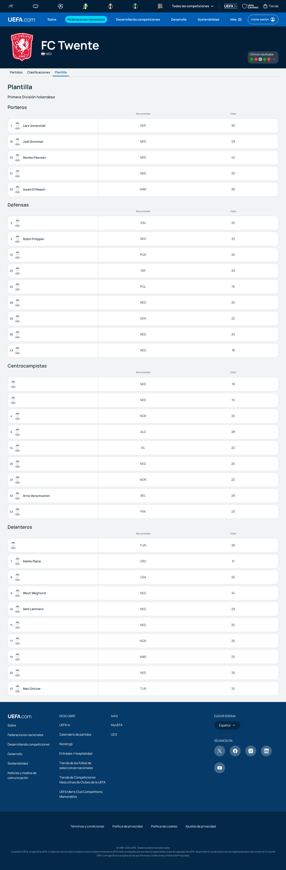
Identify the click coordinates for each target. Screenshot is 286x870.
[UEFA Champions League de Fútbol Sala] (11, 6)
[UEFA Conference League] (135, 6)
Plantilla (61, 72)
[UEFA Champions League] (60, 6)
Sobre (12, 725)
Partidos (16, 72)
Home (22, 19)
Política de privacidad (127, 826)
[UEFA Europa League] (110, 6)
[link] (52, 19)
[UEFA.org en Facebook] (235, 755)
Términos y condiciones (87, 826)
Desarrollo (15, 754)
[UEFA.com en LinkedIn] (266, 755)
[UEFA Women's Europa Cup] (85, 6)
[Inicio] (20, 716)
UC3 (114, 734)
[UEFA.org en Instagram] (250, 755)
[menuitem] (52, 19)
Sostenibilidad (18, 763)
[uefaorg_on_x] (219, 755)
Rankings (66, 744)
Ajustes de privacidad (201, 826)
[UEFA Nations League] (160, 6)
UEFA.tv (64, 725)
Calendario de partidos (75, 734)
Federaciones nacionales (25, 735)
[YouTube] (219, 772)
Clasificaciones (38, 72)
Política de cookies (164, 826)
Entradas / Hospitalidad (75, 753)
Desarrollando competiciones (28, 744)
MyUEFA (116, 725)
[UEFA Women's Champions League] (35, 6)
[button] (236, 19)
